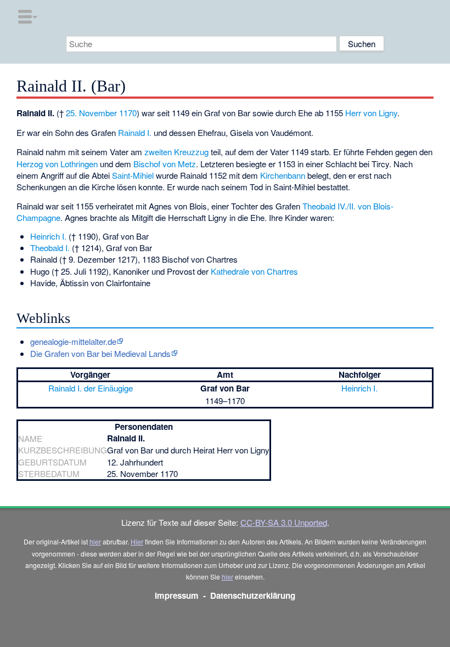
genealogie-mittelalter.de (73, 341)
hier (95, 541)
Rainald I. (134, 132)
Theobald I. (50, 247)
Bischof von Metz (164, 163)
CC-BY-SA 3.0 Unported (283, 522)
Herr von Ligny (371, 112)
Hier (137, 541)
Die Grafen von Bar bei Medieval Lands (100, 353)
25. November (91, 112)
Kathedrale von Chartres (254, 271)
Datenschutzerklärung (252, 595)
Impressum (177, 595)
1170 (128, 112)
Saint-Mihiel (133, 175)
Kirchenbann (282, 175)
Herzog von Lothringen (57, 163)
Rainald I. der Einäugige (90, 388)
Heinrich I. (48, 236)
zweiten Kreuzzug (176, 151)
